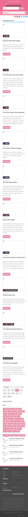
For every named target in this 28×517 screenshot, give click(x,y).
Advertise (5, 488)
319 (9, 393)
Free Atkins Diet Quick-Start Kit (12, 329)
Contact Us (15, 486)
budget (20, 409)
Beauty (7, 143)
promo (4, 426)
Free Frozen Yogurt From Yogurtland (13, 112)
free (15, 416)
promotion (9, 426)
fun (22, 419)
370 (5, 396)
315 (13, 390)
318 (5, 393)
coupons (14, 411)
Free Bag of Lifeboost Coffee (16, 438)
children (5, 411)
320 (13, 393)
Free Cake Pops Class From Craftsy (13, 75)
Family (4, 473)
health (7, 421)
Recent (6, 435)
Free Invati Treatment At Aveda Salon (14, 257)
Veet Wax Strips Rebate (10, 182)
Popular (14, 435)
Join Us (4, 482)
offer (18, 423)
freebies (5, 419)
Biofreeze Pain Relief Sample (11, 41)
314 (9, 390)
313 (5, 390)
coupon (9, 411)
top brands (14, 431)
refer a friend (16, 1)
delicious (22, 411)
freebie (18, 416)
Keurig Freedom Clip (9, 295)
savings (11, 428)
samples (19, 426)
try (19, 431)
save (23, 426)
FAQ (4, 486)
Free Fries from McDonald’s (16, 458)
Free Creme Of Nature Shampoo (12, 148)
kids (23, 421)
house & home (17, 421)
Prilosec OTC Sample (9, 220)
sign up (4, 507)
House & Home (13, 290)
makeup (5, 423)
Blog (4, 477)
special (9, 431)
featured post (6, 416)
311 (18, 387)
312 (22, 387)
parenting (22, 423)
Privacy (19, 515)
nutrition (14, 423)
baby (4, 409)
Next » (9, 396)
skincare (5, 431)
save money (6, 428)
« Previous (6, 387)
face (17, 414)
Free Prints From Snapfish (10, 363)
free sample (11, 419)
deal (18, 411)
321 (17, 393)
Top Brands (15, 471)
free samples (18, 419)
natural (9, 423)
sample (14, 426)
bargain (8, 409)
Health (6, 36)
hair (4, 421)
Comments (21, 435)
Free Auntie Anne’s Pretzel (15, 452)
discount (5, 414)
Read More (7, 54)
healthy (11, 421)
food (12, 416)
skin (15, 428)
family (20, 414)
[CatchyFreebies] (14, 5)
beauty (12, 409)
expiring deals (11, 414)
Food (6, 70)
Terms (23, 515)
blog (16, 409)
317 (21, 390)
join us (10, 1)
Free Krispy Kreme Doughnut (16, 445)
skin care (19, 428)
